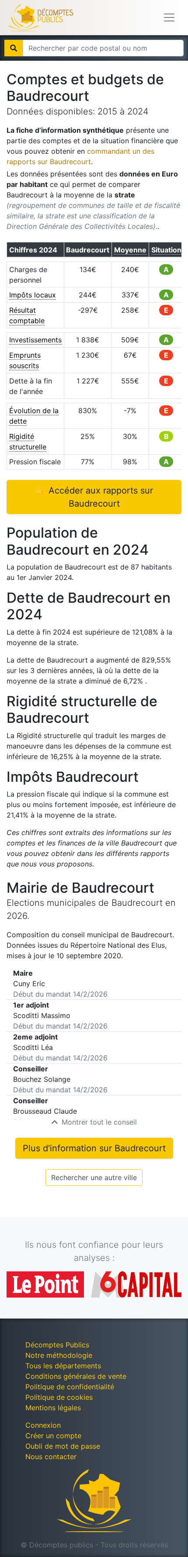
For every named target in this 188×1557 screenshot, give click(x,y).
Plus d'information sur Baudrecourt (94, 1148)
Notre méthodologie (58, 1355)
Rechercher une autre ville (94, 1177)
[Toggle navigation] (169, 17)
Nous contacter (51, 1456)
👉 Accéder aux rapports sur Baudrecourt (94, 497)
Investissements (35, 339)
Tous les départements (63, 1365)
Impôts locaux (32, 294)
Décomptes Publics (57, 1344)
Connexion (43, 1425)
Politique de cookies (59, 1397)
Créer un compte (53, 1435)
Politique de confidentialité (69, 1386)
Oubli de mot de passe (62, 1446)
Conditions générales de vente (75, 1376)
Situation (166, 249)
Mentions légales (53, 1407)
